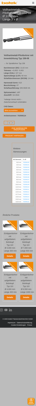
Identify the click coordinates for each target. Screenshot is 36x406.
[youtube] (6, 310)
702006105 (26, 174)
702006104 (26, 172)
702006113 (26, 194)
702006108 (26, 182)
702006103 (26, 169)
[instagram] (1, 310)
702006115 (26, 199)
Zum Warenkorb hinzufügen (19, 129)
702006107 (26, 179)
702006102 (26, 167)
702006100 (26, 162)
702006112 (26, 192)
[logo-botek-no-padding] (9, 2)
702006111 (26, 189)
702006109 (26, 184)
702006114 (26, 196)
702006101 (26, 165)
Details (10, 256)
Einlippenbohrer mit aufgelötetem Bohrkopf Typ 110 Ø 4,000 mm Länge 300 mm (10, 242)
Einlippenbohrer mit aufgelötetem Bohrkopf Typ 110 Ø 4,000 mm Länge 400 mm (10, 283)
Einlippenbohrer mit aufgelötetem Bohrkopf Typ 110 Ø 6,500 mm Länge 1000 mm (27, 283)
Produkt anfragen (14, 136)
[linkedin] (10, 310)
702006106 (26, 177)
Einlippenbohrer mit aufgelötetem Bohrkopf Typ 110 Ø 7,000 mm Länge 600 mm (27, 242)
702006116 (26, 201)
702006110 (26, 187)
